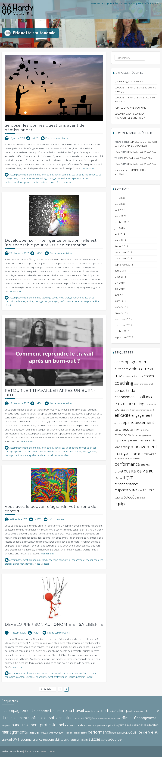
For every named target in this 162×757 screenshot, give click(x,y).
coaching (83, 174)
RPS (140, 490)
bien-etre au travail (51, 174)
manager (53, 301)
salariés (119, 497)
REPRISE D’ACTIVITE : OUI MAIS (130, 107)
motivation (150, 454)
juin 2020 (120, 198)
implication (121, 440)
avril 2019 (120, 234)
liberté (72, 676)
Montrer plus (89, 168)
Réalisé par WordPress (12, 751)
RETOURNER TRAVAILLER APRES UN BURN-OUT (50, 392)
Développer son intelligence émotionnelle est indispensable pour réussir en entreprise (51, 242)
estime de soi (54, 451)
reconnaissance (127, 484)
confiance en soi (27, 178)
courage (52, 178)
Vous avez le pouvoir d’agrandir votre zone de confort (50, 508)
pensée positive (132, 458)
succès (67, 182)
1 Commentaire (56, 519)
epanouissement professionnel (30, 451)
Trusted (35, 751)
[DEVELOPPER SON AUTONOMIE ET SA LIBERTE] (54, 598)
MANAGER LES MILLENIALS (142, 151)
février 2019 (121, 246)
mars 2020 (120, 216)
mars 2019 (120, 240)
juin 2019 (120, 228)
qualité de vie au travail (43, 182)
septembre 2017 (124, 337)
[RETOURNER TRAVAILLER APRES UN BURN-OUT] (54, 351)
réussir (59, 182)
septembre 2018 (124, 264)
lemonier (119, 169)
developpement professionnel (143, 410)
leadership (122, 447)
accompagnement (18, 174)
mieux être (136, 454)
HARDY (34, 138)
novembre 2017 (123, 325)
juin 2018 (120, 282)
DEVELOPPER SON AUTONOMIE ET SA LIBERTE (54, 624)
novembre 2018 (123, 258)
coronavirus (150, 404)
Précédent (48, 689)
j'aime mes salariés (71, 451)
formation (137, 435)
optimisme (119, 458)
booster (130, 376)
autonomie (34, 174)
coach (75, 174)
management (41, 301)
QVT (129, 477)
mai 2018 (120, 288)
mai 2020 (120, 204)
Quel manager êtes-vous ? (129, 81)
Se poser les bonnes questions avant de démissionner (45, 127)
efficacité (20, 301)
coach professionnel (143, 384)
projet (27, 182)
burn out (66, 174)
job (21, 182)
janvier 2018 (121, 312)
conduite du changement (64, 297)
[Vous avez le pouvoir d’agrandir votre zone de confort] (54, 484)
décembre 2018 (123, 252)
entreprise (118, 423)
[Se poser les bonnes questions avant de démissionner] (54, 87)
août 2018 (120, 270)
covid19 (128, 410)
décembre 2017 (123, 318)
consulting (41, 178)
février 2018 (121, 306)
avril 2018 (120, 294)
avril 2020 (120, 210)
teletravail (141, 497)
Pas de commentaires (56, 138)
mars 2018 (120, 300)
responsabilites (92, 301)
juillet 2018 (120, 276)
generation (147, 435)
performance (66, 301)
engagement (141, 415)
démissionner (64, 178)
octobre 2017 (122, 331)
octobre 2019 (122, 222)
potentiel (78, 301)
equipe (145, 429)
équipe (30, 301)
